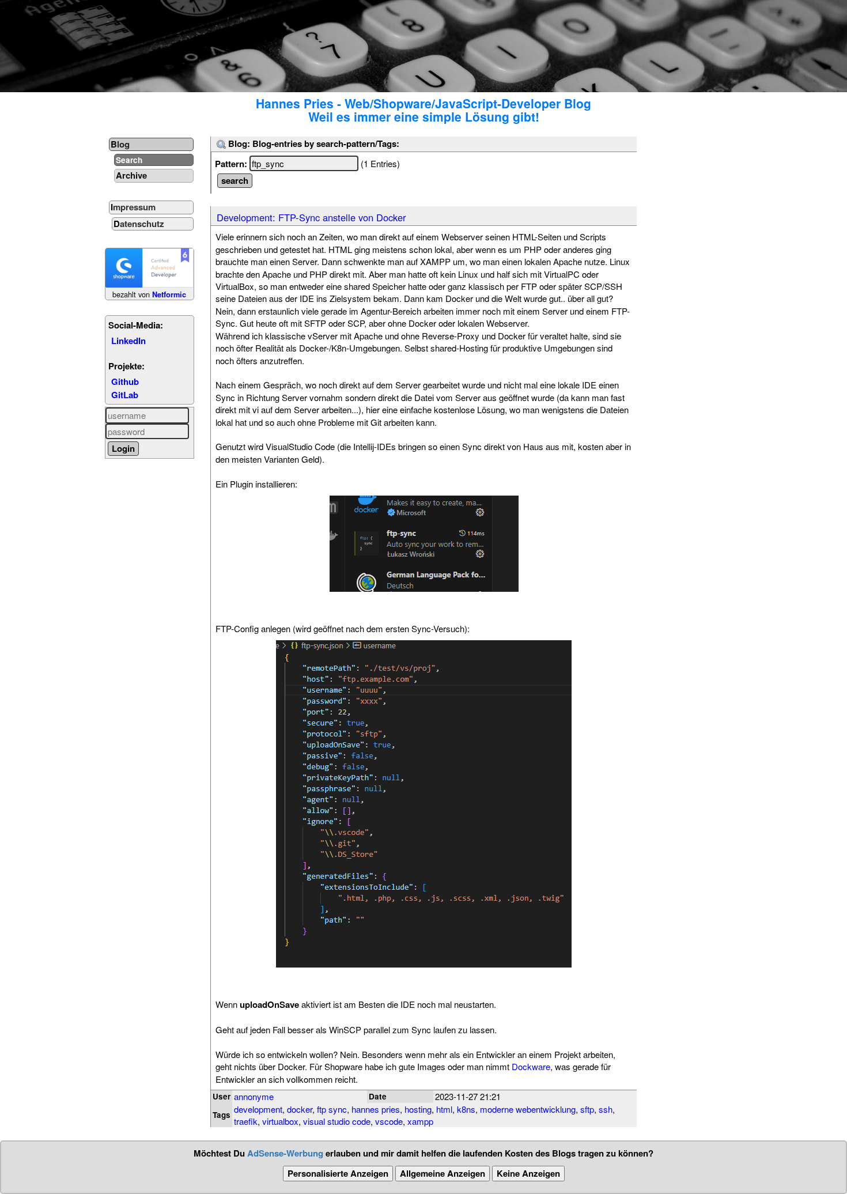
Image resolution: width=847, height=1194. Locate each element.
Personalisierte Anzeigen (338, 1173)
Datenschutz (139, 223)
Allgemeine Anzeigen (442, 1173)
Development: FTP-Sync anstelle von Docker (311, 217)
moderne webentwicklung (528, 1109)
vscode (389, 1121)
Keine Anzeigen (528, 1173)
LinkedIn (128, 340)
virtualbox (280, 1121)
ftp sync (332, 1109)
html (444, 1109)
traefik (246, 1121)
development (258, 1109)
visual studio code (336, 1121)
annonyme (254, 1096)
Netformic (169, 294)
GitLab (124, 394)
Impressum (133, 207)
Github (125, 381)
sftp (587, 1109)
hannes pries (375, 1109)
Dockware (531, 1066)
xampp (420, 1121)
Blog (120, 144)
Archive (131, 175)
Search (129, 159)
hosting (418, 1109)
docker (299, 1109)
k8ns (466, 1109)
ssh (605, 1109)
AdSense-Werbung (285, 1153)
